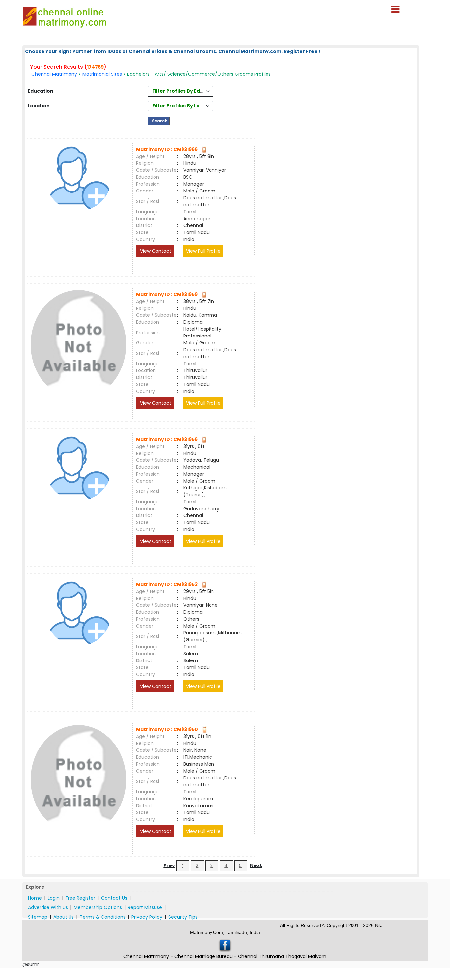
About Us (63, 917)
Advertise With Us (48, 907)
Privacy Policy (146, 917)
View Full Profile (203, 251)
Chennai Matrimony (54, 74)
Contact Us (114, 898)
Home (35, 898)
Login (54, 898)
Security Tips (183, 917)
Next (256, 865)
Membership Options (98, 907)
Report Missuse (145, 907)
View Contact (155, 251)
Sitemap (37, 917)
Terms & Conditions (103, 917)
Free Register (80, 898)
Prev (169, 865)
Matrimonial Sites (102, 74)
